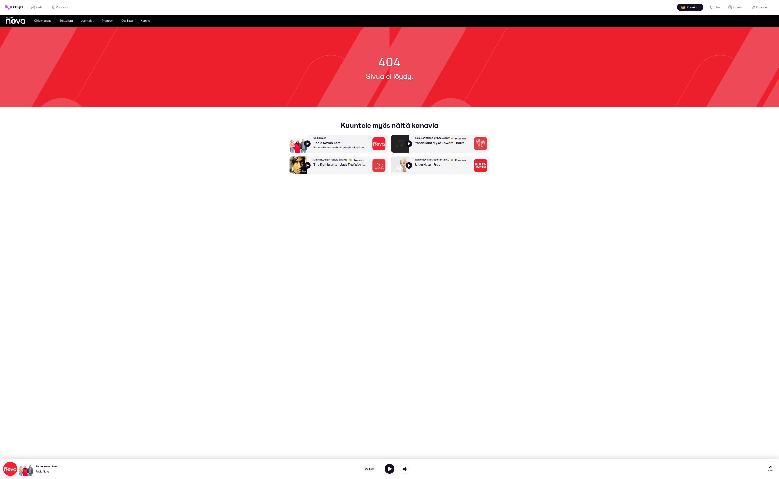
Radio (39, 7)
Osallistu (127, 21)
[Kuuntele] (389, 469)
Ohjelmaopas (42, 21)
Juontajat (87, 21)
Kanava (146, 21)
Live (371, 468)
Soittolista (66, 21)
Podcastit (62, 7)
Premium (107, 21)
